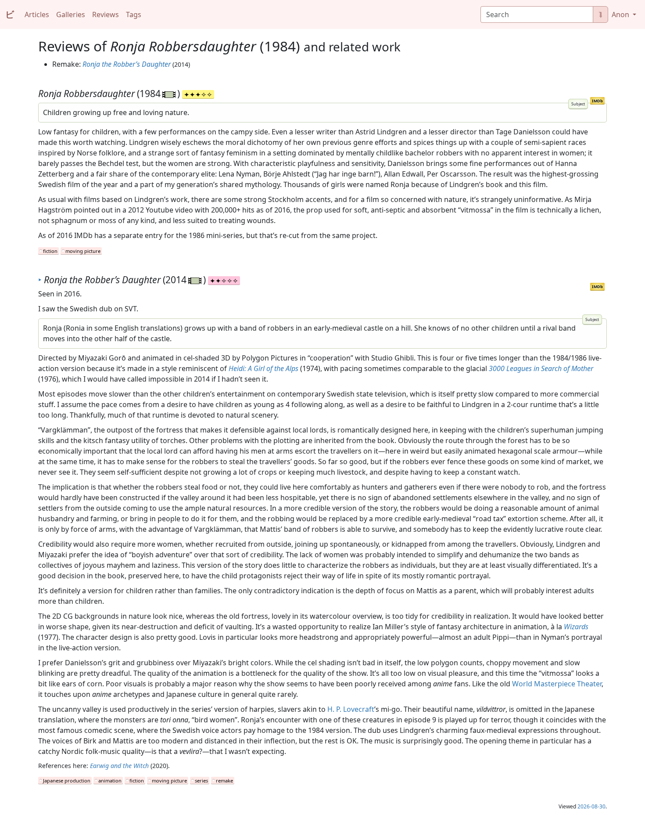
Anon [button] (621, 14)
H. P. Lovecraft (350, 709)
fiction (50, 251)
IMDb (597, 101)
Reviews (105, 14)
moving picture (82, 251)
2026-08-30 (591, 806)
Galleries (70, 14)
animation (110, 780)
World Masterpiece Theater (557, 684)
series (201, 780)
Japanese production (66, 780)
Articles (37, 14)
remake (224, 780)
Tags (133, 14)
